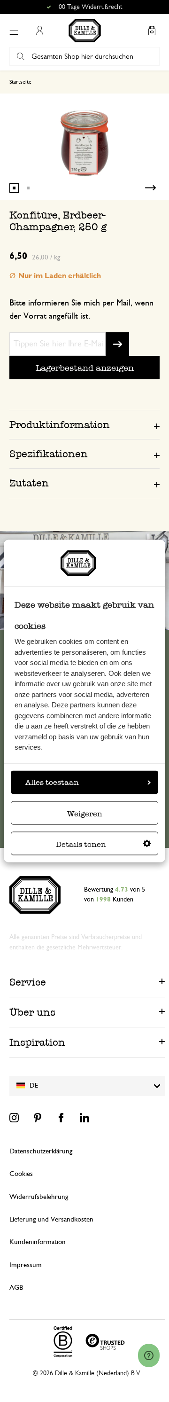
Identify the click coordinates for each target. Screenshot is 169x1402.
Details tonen (81, 844)
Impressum (25, 1265)
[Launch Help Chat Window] (149, 1355)
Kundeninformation (37, 1241)
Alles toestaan (52, 782)
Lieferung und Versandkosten (51, 1219)
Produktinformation (59, 425)
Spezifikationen (48, 454)
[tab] (84, 424)
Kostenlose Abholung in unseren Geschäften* (88, 7)
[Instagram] (14, 1117)
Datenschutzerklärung (40, 1151)
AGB (16, 1287)
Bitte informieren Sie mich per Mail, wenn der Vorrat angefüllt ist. (81, 310)
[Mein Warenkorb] (152, 31)
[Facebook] (61, 1117)
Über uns (32, 1012)
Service (27, 982)
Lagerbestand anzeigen (85, 368)
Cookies (21, 1173)
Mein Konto (39, 31)
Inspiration (37, 1042)
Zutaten (29, 483)
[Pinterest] (37, 1117)
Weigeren (84, 813)
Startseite (20, 82)
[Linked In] (84, 1117)
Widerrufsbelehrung (38, 1196)
